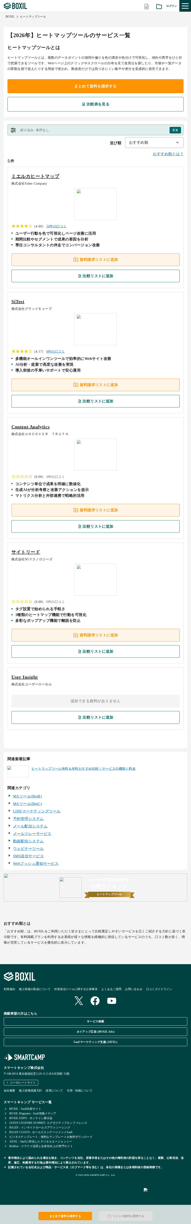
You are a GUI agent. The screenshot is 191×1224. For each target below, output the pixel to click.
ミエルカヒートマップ (35, 176)
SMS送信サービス (28, 856)
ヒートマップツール (33, 16)
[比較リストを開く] (146, 6)
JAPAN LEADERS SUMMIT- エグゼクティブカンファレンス (48, 1122)
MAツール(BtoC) (27, 804)
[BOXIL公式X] (79, 1001)
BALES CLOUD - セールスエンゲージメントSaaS (41, 1132)
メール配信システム (30, 826)
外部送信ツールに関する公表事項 (75, 989)
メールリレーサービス (32, 834)
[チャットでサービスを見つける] (165, 1195)
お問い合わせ (133, 989)
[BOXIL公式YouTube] (111, 1001)
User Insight (24, 677)
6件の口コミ (55, 351)
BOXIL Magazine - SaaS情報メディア (32, 1113)
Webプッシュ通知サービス (35, 864)
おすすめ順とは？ (168, 154)
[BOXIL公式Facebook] (95, 1001)
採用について (54, 1090)
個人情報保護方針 (30, 1090)
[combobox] (154, 142)
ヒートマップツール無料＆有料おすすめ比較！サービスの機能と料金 (83, 768)
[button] (95, 130)
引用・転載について (80, 1090)
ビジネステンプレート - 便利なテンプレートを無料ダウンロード (50, 1136)
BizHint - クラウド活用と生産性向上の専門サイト (41, 1146)
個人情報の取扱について (35, 989)
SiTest (17, 301)
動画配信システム (28, 841)
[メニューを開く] (185, 6)
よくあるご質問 (111, 989)
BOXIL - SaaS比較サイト (25, 1108)
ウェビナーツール (28, 849)
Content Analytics (30, 426)
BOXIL (10, 16)
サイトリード (25, 552)
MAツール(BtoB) (27, 796)
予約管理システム (28, 819)
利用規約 (9, 989)
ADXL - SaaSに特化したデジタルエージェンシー (40, 1141)
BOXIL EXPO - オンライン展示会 (31, 1118)
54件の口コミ (56, 226)
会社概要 (9, 1090)
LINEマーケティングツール (37, 811)
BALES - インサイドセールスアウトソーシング (39, 1127)
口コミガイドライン (159, 989)
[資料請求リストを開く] (159, 6)
